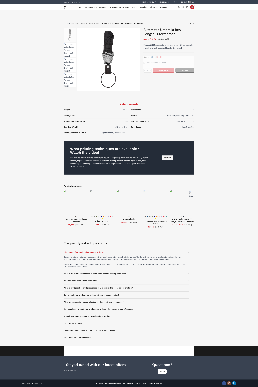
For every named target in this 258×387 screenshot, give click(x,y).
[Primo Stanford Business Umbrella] (76, 202)
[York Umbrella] (129, 202)
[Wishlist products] (187, 7)
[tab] (129, 104)
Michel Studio (26, 383)
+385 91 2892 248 (163, 2)
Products (74, 23)
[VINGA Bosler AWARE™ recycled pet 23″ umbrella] (182, 202)
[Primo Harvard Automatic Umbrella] (155, 202)
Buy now (185, 70)
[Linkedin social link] (177, 2)
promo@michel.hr (149, 2)
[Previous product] (188, 23)
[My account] (183, 7)
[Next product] (193, 23)
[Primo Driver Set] (102, 202)
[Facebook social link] (172, 2)
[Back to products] (191, 23)
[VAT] (189, 2)
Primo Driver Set (102, 221)
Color (145, 57)
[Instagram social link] (174, 2)
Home (66, 23)
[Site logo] (65, 7)
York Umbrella (129, 219)
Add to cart (163, 70)
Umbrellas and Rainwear (90, 23)
